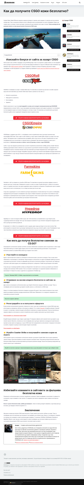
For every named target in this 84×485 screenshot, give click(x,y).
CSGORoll (32, 75)
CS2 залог (64, 2)
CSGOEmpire (32, 123)
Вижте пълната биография (31, 440)
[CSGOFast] (64, 67)
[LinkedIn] (36, 442)
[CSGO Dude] (9, 2)
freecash (42, 308)
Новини (58, 2)
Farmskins (32, 166)
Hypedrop (32, 209)
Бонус (52, 2)
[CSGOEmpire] (64, 56)
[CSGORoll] (64, 46)
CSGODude (6, 465)
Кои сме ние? (7, 470)
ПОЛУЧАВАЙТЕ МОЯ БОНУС (73, 30)
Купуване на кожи (44, 2)
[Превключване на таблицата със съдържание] (57, 55)
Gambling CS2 (26, 2)
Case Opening (35, 2)
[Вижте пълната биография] (39, 440)
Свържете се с (7, 472)
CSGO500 (69, 34)
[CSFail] (64, 26)
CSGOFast (69, 64)
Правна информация (9, 475)
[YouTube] (22, 442)
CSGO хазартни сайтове (17, 66)
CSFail (68, 24)
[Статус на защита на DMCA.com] (7, 463)
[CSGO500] (64, 37)
